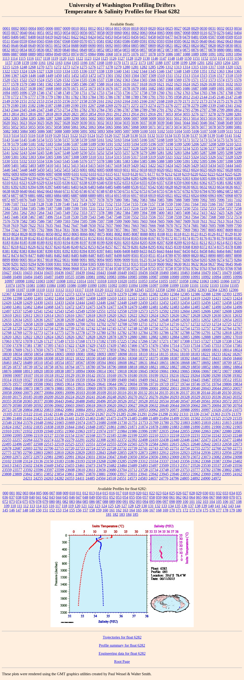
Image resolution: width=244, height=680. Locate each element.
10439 (80, 273)
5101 (152, 131)
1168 (100, 63)
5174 (212, 140)
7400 (160, 213)
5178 (6, 144)
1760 (160, 93)
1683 (160, 88)
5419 (126, 166)
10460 (164, 273)
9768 (238, 268)
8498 (118, 255)
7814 (57, 230)
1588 (100, 84)
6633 (212, 187)
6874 (6, 196)
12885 (185, 337)
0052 (49, 33)
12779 (90, 333)
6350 (109, 183)
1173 (142, 63)
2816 (32, 114)
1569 (178, 80)
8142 (32, 238)
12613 (38, 315)
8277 (118, 247)
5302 (23, 157)
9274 (220, 260)
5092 (92, 131)
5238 (220, 148)
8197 (83, 243)
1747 (49, 93)
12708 (122, 324)
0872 (160, 50)
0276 (220, 33)
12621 (122, 315)
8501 (135, 255)
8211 (195, 243)
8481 (49, 255)
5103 (169, 131)
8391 (57, 251)
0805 (135, 46)
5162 (109, 140)
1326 (32, 71)
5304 (41, 157)
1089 (195, 54)
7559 (178, 217)
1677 (118, 88)
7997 (203, 230)
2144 (203, 97)
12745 (111, 328)
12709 (132, 324)
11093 (122, 285)
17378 (17, 345)
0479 (186, 37)
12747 (122, 328)
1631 (220, 84)
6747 (92, 191)
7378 (100, 213)
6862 (220, 191)
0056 (83, 33)
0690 (92, 46)
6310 (6, 183)
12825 (59, 337)
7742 (15, 230)
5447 (15, 170)
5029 (75, 123)
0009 (66, 28)
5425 (178, 166)
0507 (212, 37)
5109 (221, 131)
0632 (186, 41)
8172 (169, 238)
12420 (206, 298)
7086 (169, 200)
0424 (92, 37)
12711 (143, 324)
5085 (32, 131)
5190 (101, 144)
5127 (117, 136)
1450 (58, 76)
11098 (163, 285)
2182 (32, 106)
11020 (122, 281)
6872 (229, 191)
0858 (152, 50)
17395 (48, 345)
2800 (229, 110)
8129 (229, 234)
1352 (212, 71)
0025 (169, 28)
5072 (160, 127)
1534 (75, 80)
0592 (152, 41)
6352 (118, 183)
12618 (90, 315)
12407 (80, 298)
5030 (83, 123)
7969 (186, 230)
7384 (126, 213)
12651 (195, 320)
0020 (152, 28)
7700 (238, 225)
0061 (126, 33)
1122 (79, 58)
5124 (91, 136)
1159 (25, 63)
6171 (143, 174)
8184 (15, 243)
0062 (135, 33)
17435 (101, 345)
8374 (212, 247)
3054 (178, 114)
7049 (32, 200)
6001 (83, 170)
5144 (15, 140)
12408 (91, 298)
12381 (143, 294)
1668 (49, 88)
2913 (126, 114)
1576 (238, 80)
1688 (203, 88)
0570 (83, 41)
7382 (118, 213)
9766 (229, 268)
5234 (186, 148)
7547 (109, 217)
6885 (66, 196)
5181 (32, 144)
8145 (57, 238)
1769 (238, 93)
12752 (174, 328)
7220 (152, 208)
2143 (195, 97)
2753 (57, 110)
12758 (216, 328)
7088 (178, 200)
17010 (237, 337)
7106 (6, 204)
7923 (143, 230)
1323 (15, 71)
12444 (80, 303)
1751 (83, 93)
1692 (229, 88)
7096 (220, 200)
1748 (57, 93)
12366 (233, 290)
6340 (100, 183)
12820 (6, 337)
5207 (204, 144)
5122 (74, 136)
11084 (51, 285)
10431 (17, 273)
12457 (216, 303)
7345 (57, 213)
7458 (23, 217)
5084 (24, 131)
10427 (6, 273)
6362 (203, 183)
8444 (169, 251)
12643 (111, 320)
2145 (212, 97)
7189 (66, 208)
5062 (83, 127)
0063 (143, 33)
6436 (83, 187)
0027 (178, 28)
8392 (66, 251)
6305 (203, 178)
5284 (186, 153)
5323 (186, 157)
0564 (32, 41)
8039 (32, 234)
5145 (23, 140)
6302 (178, 178)
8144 (49, 238)
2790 (152, 110)
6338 (83, 183)
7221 (160, 208)
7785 (32, 230)
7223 (178, 208)
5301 (15, 157)
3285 (32, 118)
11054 (153, 281)
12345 (139, 290)
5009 (152, 118)
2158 (83, 101)
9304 (83, 264)
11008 (61, 281)
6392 (15, 187)
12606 (206, 311)
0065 (161, 33)
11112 (59, 290)
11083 (41, 285)
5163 (118, 140)
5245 (40, 153)
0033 (229, 28)
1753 (100, 93)
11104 (224, 285)
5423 (160, 166)
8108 (161, 234)
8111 (169, 234)
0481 (195, 37)
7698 (220, 225)
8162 (109, 238)
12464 (38, 307)
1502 (118, 76)
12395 (237, 294)
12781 (111, 333)
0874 (178, 50)
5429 (195, 166)
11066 (224, 281)
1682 (152, 88)
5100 (144, 131)
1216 (15, 67)
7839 (83, 230)
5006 (126, 118)
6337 (75, 183)
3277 (203, 114)
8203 (126, 243)
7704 (6, 230)
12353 (149, 290)
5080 (229, 127)
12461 (17, 307)
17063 (6, 341)
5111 (229, 131)
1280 (126, 67)
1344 (143, 71)
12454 (185, 303)
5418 (118, 166)
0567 (57, 41)
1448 (41, 76)
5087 (49, 131)
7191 (83, 208)
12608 (227, 311)
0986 (100, 54)
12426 (6, 303)
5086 (41, 131)
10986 (143, 277)
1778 (40, 97)
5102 (161, 131)
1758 (143, 93)
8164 (126, 238)
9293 (23, 264)
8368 (186, 247)
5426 (186, 166)
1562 (118, 80)
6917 (135, 196)
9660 (49, 268)
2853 (83, 114)
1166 (83, 63)
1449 (49, 76)
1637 (23, 88)
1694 (6, 93)
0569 (75, 41)
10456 (143, 273)
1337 (92, 71)
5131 (143, 136)
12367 (6, 294)
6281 (100, 178)
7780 (23, 230)
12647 (153, 320)
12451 (153, 303)
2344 (15, 110)
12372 (59, 294)
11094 (133, 285)
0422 (75, 37)
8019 (6, 234)
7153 (117, 204)
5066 (118, 127)
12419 (195, 298)
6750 (118, 191)
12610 (7, 315)
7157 (152, 204)
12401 (38, 298)
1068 (109, 54)
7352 (75, 213)
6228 (15, 178)
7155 (134, 204)
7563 (186, 217)
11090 (92, 285)
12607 (216, 311)
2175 (220, 101)
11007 (50, 281)
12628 (195, 315)
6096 (41, 174)
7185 (32, 208)
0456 (135, 37)
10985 (132, 277)
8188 (32, 243)
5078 (212, 127)
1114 (14, 58)
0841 (75, 50)
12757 (206, 328)
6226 (237, 174)
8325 (169, 247)
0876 (195, 50)
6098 (58, 174)
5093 (101, 131)
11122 (108, 290)
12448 (122, 303)
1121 (71, 58)
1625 (195, 84)
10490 (17, 277)
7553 (143, 217)
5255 (118, 153)
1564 (135, 80)
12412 (132, 298)
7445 (6, 217)
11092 (112, 285)
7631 (40, 225)
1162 (50, 63)
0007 (58, 28)
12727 (237, 324)
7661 (126, 225)
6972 (6, 200)
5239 (229, 148)
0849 (83, 50)
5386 (152, 161)
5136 (185, 136)
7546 (100, 217)
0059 (109, 33)
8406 (118, 251)
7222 (169, 208)
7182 (6, 208)
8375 (220, 247)
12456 (206, 303)
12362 (191, 290)
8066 (84, 234)
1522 (23, 80)
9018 (49, 260)
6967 (220, 196)
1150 (188, 58)
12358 (160, 290)
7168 (229, 204)
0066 (169, 33)
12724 (216, 324)
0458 (152, 37)
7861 (126, 230)
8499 (126, 255)
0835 (32, 50)
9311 (109, 264)
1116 (30, 58)
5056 (40, 127)
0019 (143, 28)
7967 (178, 230)
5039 (160, 123)
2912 (118, 114)
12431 (48, 303)
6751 (126, 191)
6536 (135, 187)
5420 (135, 166)
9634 (203, 264)
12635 (27, 320)
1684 (169, 88)
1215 (6, 67)
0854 (118, 50)
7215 (126, 208)
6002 (92, 170)
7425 (220, 213)
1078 (152, 54)
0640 (203, 41)
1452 (75, 76)
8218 (15, 247)
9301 (58, 264)
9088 (75, 260)
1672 (83, 88)
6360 (186, 183)
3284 (23, 118)
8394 (83, 251)
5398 (229, 161)
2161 (100, 101)
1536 (92, 80)
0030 (203, 28)
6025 (203, 170)
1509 (152, 76)
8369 (195, 247)
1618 (143, 84)
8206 (152, 243)
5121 (65, 136)
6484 (100, 187)
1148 (171, 58)
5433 (203, 166)
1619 (152, 84)
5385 (143, 161)
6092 (6, 174)
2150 (15, 101)
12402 (49, 298)
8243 (57, 247)
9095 (109, 260)
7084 (152, 200)
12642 (101, 320)
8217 (6, 247)
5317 (135, 157)
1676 (109, 88)
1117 (38, 58)
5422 (152, 166)
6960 (203, 196)
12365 (223, 290)
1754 (109, 93)
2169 (169, 101)
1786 (109, 97)
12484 (185, 307)
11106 (10, 290)
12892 (227, 337)
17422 (69, 345)
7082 (135, 200)
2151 (23, 101)
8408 (126, 251)
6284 (126, 178)
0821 (169, 46)
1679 (135, 88)
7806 (49, 230)
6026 (212, 170)
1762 (178, 93)
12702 (101, 324)
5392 (195, 161)
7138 (49, 204)
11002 (30, 281)
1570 (186, 80)
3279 (220, 114)
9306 (101, 264)
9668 (75, 268)
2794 (178, 110)
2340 (220, 106)
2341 (229, 106)
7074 (83, 200)
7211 (92, 208)
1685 (178, 88)
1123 (88, 58)
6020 (160, 170)
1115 (22, 58)
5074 (178, 127)
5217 (49, 148)
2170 (178, 101)
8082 (118, 234)
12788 (185, 333)
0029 (195, 28)
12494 (227, 307)
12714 (164, 324)
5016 (212, 118)
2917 (160, 114)
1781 (66, 97)
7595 (83, 221)
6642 (41, 191)
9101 (135, 260)
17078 (27, 341)
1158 (17, 63)
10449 (122, 273)
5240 (238, 148)
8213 (212, 243)
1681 (143, 88)
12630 (216, 315)
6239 (32, 178)
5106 (195, 131)
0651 (49, 46)
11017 (91, 281)
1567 (160, 80)
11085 (61, 285)
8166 (143, 238)
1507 (143, 76)
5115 (23, 136)
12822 (27, 337)
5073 (169, 127)
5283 (178, 153)
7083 (143, 200)
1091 (212, 54)
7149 (83, 204)
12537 (17, 311)
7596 (92, 221)
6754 (152, 191)
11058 (183, 281)
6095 (32, 174)
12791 (206, 333)
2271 (126, 106)
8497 (109, 255)
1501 (109, 76)
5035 (126, 123)
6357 (160, 183)
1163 (58, 63)
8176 (203, 238)
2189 (66, 106)
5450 (41, 170)
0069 (195, 33)
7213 (109, 208)
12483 (174, 307)
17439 (111, 345)
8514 (160, 255)
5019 (238, 118)
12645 (132, 320)
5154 (40, 140)
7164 (194, 204)
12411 (122, 298)
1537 (100, 80)
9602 (169, 264)
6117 (117, 174)
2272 (135, 106)
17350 (6, 345)
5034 (118, 123)
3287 (49, 118)
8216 (238, 243)
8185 (23, 243)
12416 (164, 298)
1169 (108, 63)
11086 (71, 285)
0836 (40, 50)
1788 (126, 97)
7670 (169, 225)
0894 (49, 54)
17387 (38, 345)
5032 (100, 123)
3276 (195, 114)
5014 (195, 118)
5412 (66, 166)
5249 (75, 153)
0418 (40, 37)
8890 (212, 255)
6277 (66, 178)
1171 (125, 63)
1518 (229, 76)
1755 (118, 93)
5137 (194, 136)
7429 (238, 213)
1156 (238, 58)
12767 (237, 328)
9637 (212, 264)
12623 (143, 315)
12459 (237, 303)
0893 (40, 54)
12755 (195, 328)
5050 (238, 123)
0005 (41, 28)
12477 (111, 307)
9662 (58, 268)
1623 (178, 84)
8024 (15, 234)
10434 (38, 273)
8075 (101, 234)
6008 (109, 170)
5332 (23, 161)
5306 (58, 157)
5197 (161, 144)
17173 (90, 341)
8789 (169, 255)
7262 (23, 213)
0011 (83, 28)
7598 (109, 221)
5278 (135, 153)
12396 (7, 298)
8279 (126, 247)
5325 (203, 157)
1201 (201, 63)
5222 (83, 148)
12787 (174, 333)
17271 (164, 341)
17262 (132, 341)
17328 (216, 341)
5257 (126, 153)
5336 (49, 161)
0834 (23, 50)
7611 (203, 221)
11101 (194, 285)
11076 (20, 285)
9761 (186, 268)
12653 (216, 320)
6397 (49, 187)
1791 (152, 97)
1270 (40, 67)
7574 (238, 217)
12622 (132, 315)
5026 (49, 123)
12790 (195, 333)
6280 (92, 178)
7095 (212, 200)
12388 (206, 294)
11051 (132, 281)
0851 (92, 50)
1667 (40, 88)
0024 (160, 28)
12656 (7, 324)
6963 (212, 196)
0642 (220, 41)
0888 (23, 54)
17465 (122, 345)
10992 (206, 277)
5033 (109, 123)
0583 (118, 41)
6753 (143, 191)
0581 (100, 41)
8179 (220, 238)
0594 (169, 41)
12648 (164, 320)
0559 (23, 41)
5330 (6, 161)
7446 (15, 217)
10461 (174, 273)
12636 (38, 320)
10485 (237, 273)
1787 (118, 97)
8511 (152, 255)
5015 (203, 118)
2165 (135, 101)
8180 (229, 238)
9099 (126, 260)
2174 (212, 101)
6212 (169, 174)
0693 (118, 46)
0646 (15, 46)
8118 (177, 234)
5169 (169, 140)
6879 (23, 196)
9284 (238, 260)
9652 (15, 268)
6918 (143, 196)
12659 (38, 324)
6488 (126, 187)
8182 (238, 238)
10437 (69, 273)
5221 (75, 148)
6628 (169, 187)
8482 (58, 255)
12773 (38, 333)
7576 (6, 221)
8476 (23, 255)
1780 (57, 97)
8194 (66, 243)
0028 (186, 28)
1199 (184, 63)
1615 (118, 84)
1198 (175, 63)
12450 (143, 303)
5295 (220, 153)
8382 (15, 251)
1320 (229, 67)
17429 (90, 345)
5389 (169, 161)
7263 (32, 213)
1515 (203, 76)
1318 (220, 67)
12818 (227, 333)
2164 (126, 101)
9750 (126, 268)
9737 (100, 268)
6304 (195, 178)
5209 (221, 144)
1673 (92, 88)
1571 (195, 80)
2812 (238, 110)
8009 (229, 230)
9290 (6, 264)
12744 (101, 328)
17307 (174, 341)
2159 (92, 101)
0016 (126, 28)
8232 (40, 247)
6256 (40, 178)
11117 (79, 290)
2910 (101, 114)
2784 (100, 110)
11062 (194, 281)
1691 (220, 88)
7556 (152, 217)
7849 (100, 230)
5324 (195, 157)
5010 (161, 118)
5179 (15, 144)
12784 (143, 333)
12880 (132, 337)
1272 (57, 67)
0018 (135, 28)
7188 (58, 208)
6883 (49, 196)
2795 (186, 110)
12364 (212, 290)
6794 (203, 191)
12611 (17, 315)
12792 (216, 333)
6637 (238, 187)
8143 (40, 238)
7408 (186, 213)
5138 (203, 136)
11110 (40, 290)
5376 (83, 161)
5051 (6, 127)
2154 (49, 101)
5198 (169, 144)
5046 (203, 123)
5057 (49, 127)
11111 (50, 290)
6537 (143, 187)
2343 (6, 110)
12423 (227, 298)
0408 (32, 37)
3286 (41, 118)
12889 (216, 337)
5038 (152, 123)
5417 (109, 166)
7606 (169, 221)
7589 (58, 221)
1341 (126, 71)
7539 (83, 217)
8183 (6, 243)
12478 (122, 307)
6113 (101, 174)
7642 (66, 225)
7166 (212, 204)
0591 (143, 41)
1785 (100, 97)
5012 (178, 118)
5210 (229, 144)
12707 (112, 324)
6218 (177, 174)
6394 (32, 187)
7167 (220, 204)
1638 (32, 88)
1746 (40, 93)
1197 (167, 63)
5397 (220, 161)
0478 (178, 37)
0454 (118, 37)
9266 (212, 260)
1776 (23, 97)
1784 (92, 97)
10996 (237, 277)
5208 (212, 144)
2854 (92, 114)
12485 (195, 307)
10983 (111, 277)
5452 (58, 170)
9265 (203, 260)
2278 (186, 106)
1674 (100, 88)
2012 (186, 97)
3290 (75, 118)
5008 (143, 118)
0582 (109, 41)
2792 (169, 110)
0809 (152, 46)
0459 (160, 37)
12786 (164, 333)
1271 (49, 67)
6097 (49, 174)
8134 (6, 238)
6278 (75, 178)
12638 (59, 320)
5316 (126, 157)
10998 (20, 281)
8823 (203, 255)
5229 (143, 148)
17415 (59, 345)
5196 (152, 144)
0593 (160, 41)
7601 (135, 221)
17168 (80, 341)
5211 (238, 144)
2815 (23, 114)
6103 (92, 174)
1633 (238, 84)
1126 (113, 58)
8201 (118, 243)
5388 (160, 161)
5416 (100, 166)
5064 (100, 127)
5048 (220, 123)
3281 (238, 114)
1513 (186, 76)
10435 (48, 273)
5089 (67, 131)
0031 (212, 28)
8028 (24, 234)
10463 (185, 273)
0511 (6, 41)
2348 (49, 110)
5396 (212, 161)
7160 (177, 204)
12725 (227, 324)
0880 (220, 50)
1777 (32, 97)
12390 (216, 294)
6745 (75, 191)
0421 (66, 37)
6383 (238, 183)
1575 (229, 80)
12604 (185, 311)
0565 (40, 41)
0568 (66, 41)
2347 (40, 110)
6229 (23, 178)
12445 (90, 303)
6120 (134, 174)
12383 (164, 294)
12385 (185, 294)
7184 (23, 208)
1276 (92, 67)
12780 (101, 333)
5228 (135, 148)
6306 (212, 178)
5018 (229, 118)
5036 (135, 123)
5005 (118, 118)
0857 (143, 50)
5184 (58, 144)
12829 (101, 337)
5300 (6, 157)
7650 (92, 225)
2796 (195, 110)
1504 (135, 76)
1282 (143, 67)
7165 (203, 204)
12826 (69, 337)
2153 (40, 101)
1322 (6, 71)
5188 (83, 144)
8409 (135, 251)
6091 (238, 170)
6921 (169, 196)
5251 (92, 153)
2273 (143, 106)
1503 (126, 76)
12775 (59, 333)
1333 (57, 71)
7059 (49, 200)
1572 (203, 80)
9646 (238, 264)
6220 (194, 174)
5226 (118, 148)
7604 (152, 221)
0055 (75, 33)
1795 (169, 97)
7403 (169, 213)
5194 (135, 144)
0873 (169, 50)
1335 (75, 71)
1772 (15, 97)
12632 (237, 315)
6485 (109, 187)
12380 (132, 294)
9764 (212, 268)
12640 (80, 320)
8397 (100, 251)
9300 (49, 264)
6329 (40, 183)
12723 (206, 324)
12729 (17, 328)
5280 (152, 153)
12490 (216, 307)
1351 (203, 71)
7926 (152, 230)
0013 (100, 28)
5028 (66, 123)
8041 (41, 234)
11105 (234, 285)
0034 (238, 28)
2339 (212, 106)
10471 (216, 273)
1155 (229, 58)
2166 (143, 101)
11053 (142, 281)
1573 (212, 80)
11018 (102, 281)
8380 (238, 247)
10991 (195, 277)
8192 (49, 243)
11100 (184, 285)
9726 (92, 268)
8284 (143, 247)
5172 (195, 140)
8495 (101, 255)
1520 (6, 80)
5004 (109, 118)
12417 (174, 298)
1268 (32, 67)
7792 (40, 230)
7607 (178, 221)
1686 (186, 88)
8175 (195, 238)
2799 (220, 110)
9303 (75, 264)
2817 (41, 114)
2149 (6, 101)
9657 (32, 268)
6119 (126, 174)
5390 (178, 161)
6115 (109, 174)
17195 (111, 341)
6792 (186, 191)
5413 (75, 166)
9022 (57, 260)
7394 (143, 213)
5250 (83, 153)
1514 (195, 76)
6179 (160, 174)
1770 (6, 97)
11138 (128, 290)
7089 (186, 200)
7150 (92, 204)
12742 (90, 328)
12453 (174, 303)
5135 (177, 136)
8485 (75, 255)
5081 (238, 127)
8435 (152, 251)
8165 (135, 238)
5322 (178, 157)
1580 (32, 84)
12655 (237, 320)
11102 (204, 285)
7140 (66, 204)
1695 (15, 93)
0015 (118, 28)
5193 (126, 144)
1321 (238, 67)
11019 (112, 281)
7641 (57, 225)
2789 (143, 110)
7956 (169, 230)
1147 (163, 58)
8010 (238, 230)
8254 (100, 247)
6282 (109, 178)
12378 (111, 294)
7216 (135, 208)
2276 (169, 106)
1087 (178, 54)
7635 (49, 225)
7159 (169, 204)
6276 (57, 178)
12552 (111, 311)
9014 (32, 260)
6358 (169, 183)
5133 (160, 136)
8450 (186, 251)
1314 (186, 67)
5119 (48, 136)
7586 (41, 221)
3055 (186, 114)
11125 (118, 290)
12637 (48, 320)
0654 (66, 46)
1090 (203, 54)
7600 (126, 221)
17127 (48, 341)
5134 (168, 136)
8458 (203, 251)
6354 (135, 183)
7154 (126, 204)
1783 (83, 97)
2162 (109, 101)
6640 (23, 191)
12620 (111, 315)
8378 (229, 247)
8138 (15, 238)
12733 (38, 328)
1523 (32, 80)
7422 (212, 213)
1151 (196, 58)
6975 (15, 200)
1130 (146, 58)
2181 (23, 106)
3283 (15, 118)
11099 (174, 285)
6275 (49, 178)
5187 (75, 144)
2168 (160, 101)
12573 (143, 311)
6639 (15, 191)
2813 (6, 114)
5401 (15, 166)
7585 (32, 221)
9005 (23, 260)
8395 (92, 251)
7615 (238, 221)
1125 (104, 58)
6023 (186, 170)
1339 (109, 71)
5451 (49, 170)
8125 (203, 234)
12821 (17, 337)
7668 (160, 225)
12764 (227, 328)
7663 (135, 225)
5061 (75, 127)
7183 (15, 208)
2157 (75, 101)
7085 (160, 200)
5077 (203, 127)
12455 (195, 303)
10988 (164, 277)
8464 (220, 251)
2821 (75, 114)
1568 (169, 80)
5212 (6, 148)
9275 (229, 260)
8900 (15, 260)
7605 (161, 221)
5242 (15, 153)
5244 (32, 153)
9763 (203, 268)
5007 (135, 118)
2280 (203, 106)
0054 (66, 33)
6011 (126, 170)
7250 (186, 208)
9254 (160, 260)
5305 (49, 157)
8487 (92, 255)
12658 (28, 324)
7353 (83, 213)
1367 (15, 76)
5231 (160, 148)
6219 (186, 174)
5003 (101, 118)
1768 (229, 93)
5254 (109, 153)
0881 (229, 50)
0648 (23, 46)
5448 (23, 170)
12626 (174, 315)
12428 (17, 303)
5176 (229, 140)
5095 (118, 131)
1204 (226, 63)
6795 (212, 191)
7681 (195, 225)
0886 (6, 54)
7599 (118, 221)
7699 (229, 225)
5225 (109, 148)
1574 (220, 80)
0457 (143, 37)
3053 (169, 114)
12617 (80, 315)
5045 (195, 123)
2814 (15, 114)
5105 (187, 131)
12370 (38, 294)
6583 (160, 187)
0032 (220, 28)
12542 (48, 311)
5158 (75, 140)
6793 (195, 191)
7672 (178, 225)
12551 (101, 311)
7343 (49, 213)
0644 (238, 41)
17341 (237, 341)
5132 (151, 136)
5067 (126, 127)
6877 (15, 196)
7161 (186, 204)
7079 (109, 200)
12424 (237, 298)
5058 (57, 127)
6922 (178, 196)
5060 (66, 127)
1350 (195, 71)
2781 (75, 110)
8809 (186, 255)
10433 (27, 273)
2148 (238, 97)
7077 (92, 200)
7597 (101, 221)
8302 (160, 247)
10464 (195, 273)
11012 (71, 281)
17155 (69, 341)
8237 (49, 247)
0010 (75, 28)
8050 (49, 234)
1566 (152, 80)
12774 (48, 333)
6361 (195, 183)
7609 (186, 221)
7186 (41, 208)
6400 (57, 187)
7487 (40, 217)
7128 (40, 204)
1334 (66, 71)
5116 (32, 136)
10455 (132, 273)
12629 (206, 315)
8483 (66, 255)
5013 (186, 118)
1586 (83, 84)
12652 (206, 320)
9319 (152, 264)
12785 (153, 333)
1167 (92, 63)
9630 (178, 264)
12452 (164, 303)
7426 (229, 213)
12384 (174, 294)
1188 (159, 63)
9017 (40, 260)
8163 (118, 238)
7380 (109, 213)
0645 (6, 46)
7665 (143, 225)
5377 (92, 161)
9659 (41, 268)
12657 (17, 324)
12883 (164, 337)
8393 (75, 251)
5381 (118, 161)
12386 (195, 294)
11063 (204, 281)
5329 (238, 157)
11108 (30, 290)
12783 (132, 333)
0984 (92, 54)
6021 (169, 170)
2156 (66, 101)
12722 (195, 324)
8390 (49, 251)
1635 (15, 88)
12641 (90, 320)
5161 (100, 140)
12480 (143, 307)
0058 (101, 33)
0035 (6, 33)
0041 (32, 33)
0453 (109, 37)
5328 (229, 157)
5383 (126, 161)
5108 (212, 131)
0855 (126, 50)
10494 (27, 277)
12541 (38, 311)
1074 (118, 54)
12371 (48, 294)
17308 (185, 341)
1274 (75, 67)
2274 (152, 106)
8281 (135, 247)
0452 (100, 37)
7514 (57, 217)
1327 (40, 71)
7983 (195, 230)
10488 (6, 277)
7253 (212, 208)
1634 (6, 88)
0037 (15, 33)
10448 (111, 273)
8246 (66, 247)
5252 (100, 153)
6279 (83, 178)
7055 (40, 200)
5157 (66, 140)
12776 (69, 333)
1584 (66, 84)
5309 (83, 157)
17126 (38, 341)
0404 (238, 33)
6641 (32, 191)
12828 (90, 337)
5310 (92, 157)
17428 (80, 345)
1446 (32, 76)
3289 (66, 118)
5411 (57, 166)
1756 (126, 93)
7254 (220, 208)
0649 (32, 46)
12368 (17, 294)
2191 (83, 106)
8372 (203, 247)
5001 (83, 118)
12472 (69, 307)
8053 (67, 234)
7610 (195, 221)
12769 (17, 333)
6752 (135, 191)
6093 (15, 174)
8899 (6, 260)
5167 (152, 140)
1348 (178, 71)
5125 (100, 136)
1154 (221, 58)
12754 (185, 328)
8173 (178, 238)
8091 (152, 234)
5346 (75, 161)
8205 (143, 243)
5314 (109, 157)
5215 (32, 148)
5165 (135, 140)
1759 (152, 93)
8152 (92, 238)
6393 (23, 187)
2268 (100, 106)
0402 (229, 33)
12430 (38, 303)
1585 (75, 84)
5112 (237, 131)
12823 (38, 337)
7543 (92, 217)
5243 (23, 153)
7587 (49, 221)
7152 (109, 204)
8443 (160, 251)
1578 (15, 84)
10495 (38, 277)
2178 (238, 101)
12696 (70, 324)
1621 (160, 84)
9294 (32, 264)
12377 (101, 294)
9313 (126, 264)
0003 (23, 28)
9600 (160, 264)
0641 (212, 41)
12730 (27, 328)
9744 (109, 268)
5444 (229, 166)
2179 (6, 106)
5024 (32, 123)
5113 (6, 136)
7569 (220, 217)
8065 (75, 234)
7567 (203, 217)
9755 (152, 268)
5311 (100, 157)
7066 (57, 200)
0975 (83, 54)
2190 (75, 106)
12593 (174, 311)
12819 (237, 333)
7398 (152, 213)
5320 (160, 157)
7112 (23, 204)
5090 (75, 131)
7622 (32, 225)
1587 (92, 84)
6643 (49, 191)
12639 (69, 320)
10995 (227, 277)
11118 (89, 290)
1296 (160, 67)
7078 (100, 200)
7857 (118, 230)
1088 (186, 54)
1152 (204, 58)
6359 (178, 183)
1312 (169, 67)
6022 (178, 170)
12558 (122, 311)
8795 (178, 255)
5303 (32, 157)
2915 (143, 114)
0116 (203, 33)
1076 (135, 54)
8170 (160, 238)
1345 (152, 71)
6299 (152, 178)
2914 (135, 114)
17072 (17, 341)
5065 (109, 127)
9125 (143, 260)
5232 (169, 148)
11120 (98, 290)
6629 (178, 187)
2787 (126, 110)
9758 (169, 268)
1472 (92, 76)
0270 (212, 33)
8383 (23, 251)
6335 (57, 183)
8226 (32, 247)
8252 (83, 247)
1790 (143, 97)
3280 (229, 114)
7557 (160, 217)
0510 (238, 37)
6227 (6, 178)
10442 (90, 273)
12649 (174, 320)
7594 (75, 221)
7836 (75, 230)
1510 (161, 76)
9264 (195, 260)
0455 (126, 37)
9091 (83, 260)
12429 (27, 303)
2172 (195, 101)
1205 (235, 63)
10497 (48, 277)
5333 (32, 161)
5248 (66, 153)
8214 (220, 243)
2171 (186, 101)
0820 (160, 46)
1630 (212, 84)
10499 (59, 277)
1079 (160, 54)
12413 (143, 298)
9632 (195, 264)
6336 (66, 183)
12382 (153, 294)
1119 (54, 58)
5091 (84, 131)
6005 (101, 170)
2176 (229, 101)
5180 (23, 144)
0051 (41, 33)
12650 (185, 320)
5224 (100, 148)
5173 (203, 140)
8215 (229, 243)
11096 (143, 285)
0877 (203, 50)
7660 (118, 225)
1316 (203, 67)
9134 (152, 260)
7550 (126, 217)
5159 (83, 140)
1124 (96, 58)
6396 (40, 187)
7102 (238, 200)
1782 (75, 97)
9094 (100, 260)
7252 (203, 208)
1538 (109, 80)
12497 (6, 311)
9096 (118, 260)
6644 (58, 191)
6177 (151, 174)
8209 (178, 243)
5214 (23, 148)
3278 (212, 114)
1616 (126, 84)
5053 (23, 127)
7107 (15, 204)
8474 (15, 255)
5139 (211, 136)
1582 (49, 84)
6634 (220, 187)
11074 (10, 285)
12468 (48, 307)
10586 (80, 277)
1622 (169, 84)
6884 (57, 196)
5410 (49, 166)
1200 (192, 63)
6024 (195, 170)
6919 (152, 196)
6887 (75, 196)
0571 (92, 41)
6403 (75, 187)
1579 (23, 84)
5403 (32, 166)
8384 (32, 251)
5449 (32, 170)
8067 (92, 234)
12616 (69, 315)
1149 (179, 58)
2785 (109, 110)
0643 (229, 41)
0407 (23, 37)
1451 (66, 76)
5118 (40, 136)
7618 (6, 225)
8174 (186, 238)
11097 (153, 285)
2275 (160, 106)
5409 (41, 166)
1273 (66, 67)
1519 (238, 76)
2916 (152, 114)
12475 (90, 307)
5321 (169, 157)
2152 (32, 101)
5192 (118, 144)
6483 (92, 187)
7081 (126, 200)
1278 (109, 67)
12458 (227, 303)
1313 (178, 67)
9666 (66, 268)
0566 (49, 41)
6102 (84, 174)
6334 (49, 183)
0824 (195, 46)
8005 (212, 230)
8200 (109, 243)
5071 (152, 127)
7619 (15, 225)
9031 (66, 260)
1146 (154, 58)
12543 (59, 311)
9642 (220, 264)
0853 (109, 50)
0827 (203, 46)
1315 (195, 67)
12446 (101, 303)
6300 (160, 178)
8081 (109, 234)
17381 (27, 345)
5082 (6, 131)
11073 (235, 281)
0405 (6, 37)
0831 (238, 46)
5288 (212, 153)
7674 (186, 225)
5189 (92, 144)
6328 (32, 183)
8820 (195, 255)
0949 (57, 54)
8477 (32, 255)
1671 (75, 88)
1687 (195, 88)
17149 (59, 341)
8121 (186, 234)
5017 (220, 118)
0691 (100, 46)
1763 (186, 93)
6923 (186, 196)
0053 (58, 33)
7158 (160, 204)
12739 (69, 328)
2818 (49, 114)
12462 (27, 307)
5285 (195, 153)
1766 (212, 93)
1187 (150, 63)
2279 (195, 106)
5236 (203, 148)
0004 (32, 28)
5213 (15, 148)
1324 (23, 71)
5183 (49, 144)
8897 (229, 255)
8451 (195, 251)
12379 (122, 294)
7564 (195, 217)
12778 (80, 333)
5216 (40, 148)
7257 (229, 208)
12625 (164, 315)
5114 (15, 136)
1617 (135, 84)
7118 (32, 204)
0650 (40, 46)
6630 (186, 187)
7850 (109, 230)
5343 (57, 161)
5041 (178, 123)
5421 (143, 166)
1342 (135, 71)
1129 (138, 58)
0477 (169, 37)
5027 (57, 123)
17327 (206, 341)
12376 (90, 294)
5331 (15, 161)
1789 (135, 97)
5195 (143, 144)
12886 (195, 337)
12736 (59, 328)
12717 (185, 324)
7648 (83, 225)
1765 (203, 93)
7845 (92, 230)
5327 (220, 157)
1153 (213, 58)
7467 (32, 217)
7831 (66, 230)
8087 (135, 234)
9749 (118, 268)
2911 (109, 114)
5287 (203, 153)
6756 (169, 191)
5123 (82, 136)
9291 (15, 264)
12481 (153, 307)
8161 (100, 238)
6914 (109, 196)
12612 (27, 315)
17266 (143, 341)
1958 (178, 97)
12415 (153, 298)
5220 (66, 148)
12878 (111, 337)
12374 (80, 294)
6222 (203, 174)
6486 (118, 187)
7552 (135, 217)
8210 (186, 243)
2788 (135, 110)
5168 (160, 140)
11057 (173, 281)
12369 (27, 294)
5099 (135, 131)
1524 (40, 80)
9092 (92, 260)
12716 (174, 324)
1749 (66, 93)
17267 (153, 341)
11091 (102, 285)
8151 (83, 238)
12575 (153, 311)
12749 (143, 328)
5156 (57, 140)
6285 (135, 178)
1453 (83, 76)
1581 (40, 84)
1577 (6, 84)
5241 (6, 153)
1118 (46, 58)
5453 (66, 170)
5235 (195, 148)
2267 (92, 106)
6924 (195, 196)
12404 (59, 298)
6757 (178, 191)
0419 (49, 37)
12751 (164, 328)
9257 (178, 260)
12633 (6, 320)
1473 (101, 76)
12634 (17, 320)
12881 (143, 337)
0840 (66, 50)
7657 (109, 225)
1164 (67, 63)
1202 (209, 63)
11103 (214, 285)
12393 (227, 294)
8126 (212, 234)
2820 (66, 114)
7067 (66, 200)
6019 (152, 170)
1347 (169, 71)
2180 (15, 106)
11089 (81, 285)
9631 (186, 264)
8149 (75, 238)
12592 (164, 311)
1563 (126, 80)
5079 (220, 127)
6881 (32, 196)
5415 (92, 166)
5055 (32, 127)
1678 (126, 88)
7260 (6, 213)
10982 (101, 277)
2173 (203, 101)
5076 (195, 127)
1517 (220, 76)
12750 (153, 328)
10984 (122, 277)
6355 (143, 183)
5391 (186, 161)
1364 (229, 71)
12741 (80, 328)
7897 (135, 230)
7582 (23, 221)
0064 (152, 33)
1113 (6, 58)
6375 (212, 183)
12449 (132, 303)
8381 (6, 251)
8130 (237, 234)
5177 (238, 140)
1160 (33, 63)
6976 (23, 200)
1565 (143, 80)
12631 (227, 315)
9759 (178, 268)
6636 (229, 187)
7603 (143, 221)
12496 (237, 307)
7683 (203, 225)
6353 (126, 183)
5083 (15, 131)
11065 (214, 281)
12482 (164, 307)
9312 (118, 264)
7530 (75, 217)
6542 (152, 187)
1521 (15, 80)
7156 (143, 204)
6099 (67, 174)
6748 (100, 191)
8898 (238, 255)
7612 (212, 221)
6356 (152, 183)
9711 (83, 268)
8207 (161, 243)
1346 (160, 71)
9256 (169, 260)
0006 (49, 28)
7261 (15, 213)
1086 (169, 54)
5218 (57, 148)
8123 (194, 234)
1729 (32, 93)
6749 (109, 191)
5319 (152, 157)
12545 (69, 311)
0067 (178, 33)
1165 (75, 63)
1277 (100, 67)
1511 (169, 76)
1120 (62, 58)
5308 (75, 157)
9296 (41, 264)
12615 (59, 315)
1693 (238, 88)
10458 (153, 273)
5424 (169, 166)
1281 (135, 67)
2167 (152, 101)
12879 (122, 337)
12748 (132, 328)
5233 (178, 148)
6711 (66, 191)
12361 (181, 290)
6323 (23, 183)
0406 (15, 37)
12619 (101, 315)
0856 (135, 50)
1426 (23, 76)
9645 (229, 264)
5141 (228, 136)
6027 (220, 170)
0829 (220, 46)
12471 (59, 307)
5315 (118, 157)
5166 (143, 140)
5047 (212, 123)
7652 (100, 225)
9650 (6, 268)
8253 (92, 247)
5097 (127, 131)
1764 (195, 93)
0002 (15, 28)
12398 (17, 298)
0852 (100, 50)
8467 (229, 251)
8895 (220, 255)
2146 (220, 97)
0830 (229, 46)
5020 (6, 123)
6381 (220, 183)
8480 (41, 255)
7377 (92, 213)
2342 (238, 106)
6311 (15, 183)
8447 (178, 251)
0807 (143, 46)
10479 (227, 273)
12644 (122, 320)
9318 (143, 264)
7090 (195, 200)
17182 (101, 341)
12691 (59, 324)
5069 (143, 127)
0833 (15, 50)
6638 (6, 191)
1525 (49, 80)
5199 (178, 144)
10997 (9, 281)
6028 (229, 170)
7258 (238, 208)
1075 (126, 54)
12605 (195, 311)
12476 (101, 307)
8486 (83, 255)
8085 (127, 234)
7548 (118, 217)
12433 (59, 303)
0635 (195, 41)
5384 (135, 161)
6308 (229, 178)
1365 (238, 71)
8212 (203, 243)
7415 (203, 213)
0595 (178, 41)
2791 (160, 110)
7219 (143, 208)
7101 (229, 200)
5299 (238, 153)
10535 (69, 277)
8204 (135, 243)
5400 (6, 166)
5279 (143, 153)
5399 (238, 161)
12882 (153, 337)
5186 (66, 144)
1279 (118, 67)
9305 (92, 264)
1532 (66, 80)
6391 (6, 187)
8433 (143, 251)
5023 (23, 123)
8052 (58, 234)
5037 (143, 123)
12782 (122, 333)
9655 (23, 268)
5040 (169, 123)
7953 (160, 230)
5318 (143, 157)
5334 (40, 161)
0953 (66, 54)
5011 (169, 118)
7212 (100, 208)
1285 (152, 67)
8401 (109, 251)
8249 (75, 247)
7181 (237, 204)
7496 (49, 217)
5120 (57, 136)
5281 (160, 153)
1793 (160, 97)
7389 (135, 213)
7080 (118, 200)
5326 (212, 157)
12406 (70, 298)
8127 (220, 234)
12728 (6, 328)
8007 (220, 230)
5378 (100, 161)
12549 (80, 311)
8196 (75, 243)
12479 (132, 307)
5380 (109, 161)
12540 (27, 311)
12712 (153, 324)
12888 (206, 337)
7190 (75, 208)
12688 (49, 324)
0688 (75, 46)
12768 (6, 333)
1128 (129, 58)
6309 (238, 178)
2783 (92, 110)
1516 (212, 76)
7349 (66, 213)
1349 (186, 71)
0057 (92, 33)
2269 (109, 106)
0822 (178, 46)
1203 (218, 63)
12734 (48, 328)
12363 (202, 290)
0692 (109, 46)
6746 (83, 191)
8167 (152, 238)
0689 (83, 46)
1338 (100, 71)
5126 (108, 136)
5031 (92, 123)
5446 (6, 170)
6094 (24, 174)
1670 (66, 88)
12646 (143, 320)
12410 (112, 298)
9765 (220, 268)
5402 (23, 166)
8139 (23, 238)
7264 (40, 213)
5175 (220, 140)
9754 (143, 268)
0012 (92, 28)
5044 (186, 123)
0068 (186, 33)
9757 (160, 268)
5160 (92, 140)
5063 (92, 127)
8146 (66, 238)
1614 (109, 84)
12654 (227, 320)
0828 (212, 46)
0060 (118, 33)
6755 (160, 191)
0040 (23, 33)
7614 (229, 221)
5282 (169, 153)
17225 (122, 341)
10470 (206, 273)
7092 (203, 200)
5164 (126, 140)
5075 (186, 127)
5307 (66, 157)
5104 (178, 131)
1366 (6, 76)
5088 (58, 131)
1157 (8, 63)
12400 (28, 298)
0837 (49, 50)
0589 (135, 41)
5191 (109, 144)
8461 (212, 251)
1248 (23, 67)
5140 (220, 136)
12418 (185, 298)
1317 (212, 67)
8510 (143, 255)
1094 (238, 54)
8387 (40, 251)
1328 (49, 71)
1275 (83, 67)
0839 (57, 50)
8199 (101, 243)
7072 (75, 200)
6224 (220, 174)
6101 (75, 174)
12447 (111, 303)
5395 (203, 161)
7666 (152, 225)
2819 (58, 114)
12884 (174, 337)
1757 (135, 93)
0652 (57, 46)
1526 (57, 80)
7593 (66, 221)
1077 (143, 54)
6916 (126, 196)
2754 (66, 110)
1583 (57, 84)
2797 (203, 110)
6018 (143, 170)
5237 (212, 148)
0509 (229, 37)
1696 (23, 93)
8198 (92, 243)
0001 (6, 28)
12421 (216, 298)
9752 (135, 268)
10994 (216, 277)
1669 (57, 88)
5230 (152, 148)
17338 (227, 341)
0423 (83, 37)
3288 (58, 118)
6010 (118, 170)
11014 (81, 281)
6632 (203, 187)
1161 (42, 63)
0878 (212, 50)
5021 (15, 123)
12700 (80, 324)
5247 (57, 153)
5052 (15, 127)
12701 (91, 324)
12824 (48, 337)
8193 (58, 243)
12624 (153, 315)
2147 (229, 97)
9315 (135, 264)
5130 (134, 136)
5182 (41, 144)
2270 (118, 106)
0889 (32, 54)
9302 (66, 264)
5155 (49, 140)
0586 (126, 41)
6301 (169, 178)
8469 (238, 251)
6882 (40, 196)
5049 (229, 123)
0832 (6, 50)
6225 (229, 174)
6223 (211, 174)
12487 (206, 307)
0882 (238, 50)
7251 (195, 208)
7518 (66, 217)
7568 (212, 217)
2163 (118, 101)
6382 (229, 183)
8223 (23, 247)
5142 (237, 136)
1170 (117, 63)
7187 (49, 208)
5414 (83, 166)
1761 (169, 93)
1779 (49, 97)
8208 (169, 243)
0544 (15, 41)
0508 (220, 37)
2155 (57, 101)
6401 (66, 187)
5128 (125, 136)
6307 (220, 178)
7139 (57, 204)
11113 (69, 290)
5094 (109, 131)
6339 (92, 183)
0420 (57, 37)
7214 (118, 208)
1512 (178, 76)
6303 (186, 178)
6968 (229, 196)
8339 (178, 247)
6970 (238, 196)
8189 (41, 243)
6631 (195, 187)
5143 (6, 140)
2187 (49, 106)
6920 (160, 196)
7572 (229, 217)
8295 (152, 247)
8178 (212, 238)
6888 (83, 196)
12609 (237, 311)
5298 (229, 153)
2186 (40, 106)
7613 (220, 221)
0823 (186, 46)
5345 (66, 161)
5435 (220, 166)
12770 (27, 333)
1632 (229, 84)
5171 (186, 140)
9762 (195, 268)
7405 (178, 213)
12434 (69, 303)
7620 (23, 225)
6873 (238, 191)
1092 (220, 54)
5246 (49, 153)
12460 (6, 307)
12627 (185, 315)
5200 (186, 144)
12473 (80, 307)
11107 (20, 290)
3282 (6, 118)
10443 (101, 273)
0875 (186, 50)
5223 (92, 148)
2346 (32, 110)
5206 (195, 144)
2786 (118, 110)
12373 (69, 294)
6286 (143, 178)
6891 (100, 196)
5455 (75, 170)
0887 (15, 54)
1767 (220, 93)
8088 (144, 234)
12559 (132, 311)
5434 (212, 166)
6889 (92, 196)
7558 (169, 217)
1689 (212, 88)
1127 (121, 58)
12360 (170, 290)
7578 (15, 221)
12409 (101, 298)
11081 (30, 285)
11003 (40, 281)
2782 (83, 110)
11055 (163, 281)
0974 (75, 54)
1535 (83, 80)
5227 (126, 148)
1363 (220, 71)
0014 (109, 28)
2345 (23, 110)
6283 (118, 178)
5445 (238, 166)
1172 (133, 63)
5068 (135, 127)
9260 (186, 260)
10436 (59, 273)
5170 (178, 140)
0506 (203, 37)
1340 (118, 71)
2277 (178, 106)
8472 (6, 255)
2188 (57, 106)
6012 (135, 170)
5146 (32, 140)
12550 (90, 311)
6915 (118, 196)
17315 (195, 341)
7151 (100, 204)
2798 (212, 110)
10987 (153, 277)
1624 (186, 84)
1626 (203, 84)
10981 (90, 277)
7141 (74, 204)
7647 (75, 225)
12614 (48, 315)
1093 (229, 54)
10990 (185, 277)
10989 (174, 277)
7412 (195, 213)
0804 (126, 46)
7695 (212, 225)
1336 (83, 71)
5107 (204, 131)
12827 (80, 337)
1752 (92, 93)
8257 (109, 247)
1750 (75, 93)
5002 (92, 118)
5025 (40, 123)
